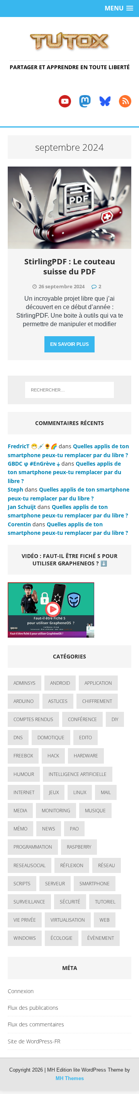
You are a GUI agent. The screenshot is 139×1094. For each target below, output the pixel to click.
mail (106, 792)
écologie (62, 938)
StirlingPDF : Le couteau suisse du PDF (69, 266)
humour (24, 774)
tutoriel (105, 901)
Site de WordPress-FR (34, 1041)
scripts (22, 883)
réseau (106, 865)
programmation (33, 847)
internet (24, 792)
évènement (100, 938)
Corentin (19, 524)
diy (115, 719)
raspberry (79, 847)
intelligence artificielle (78, 774)
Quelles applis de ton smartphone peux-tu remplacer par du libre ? (64, 472)
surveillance (29, 901)
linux (79, 792)
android (60, 683)
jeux (54, 792)
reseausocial (30, 865)
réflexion (71, 865)
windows (25, 938)
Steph (15, 489)
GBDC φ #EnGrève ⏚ (34, 463)
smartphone (95, 883)
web (105, 920)
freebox (23, 755)
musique (95, 810)
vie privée (25, 920)
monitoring (56, 810)
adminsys (25, 683)
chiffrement (97, 701)
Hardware (86, 755)
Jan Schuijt (22, 506)
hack (53, 755)
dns (18, 737)
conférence (82, 719)
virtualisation (68, 920)
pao (74, 828)
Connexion (21, 991)
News (48, 828)
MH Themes (70, 1078)
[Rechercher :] (69, 390)
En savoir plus (69, 344)
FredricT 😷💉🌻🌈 (32, 446)
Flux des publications (33, 1007)
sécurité (70, 901)
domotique (50, 737)
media (20, 810)
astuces (58, 701)
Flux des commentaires (36, 1024)
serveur (55, 883)
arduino (24, 701)
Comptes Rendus (33, 719)
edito (85, 737)
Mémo (20, 828)
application (98, 683)
